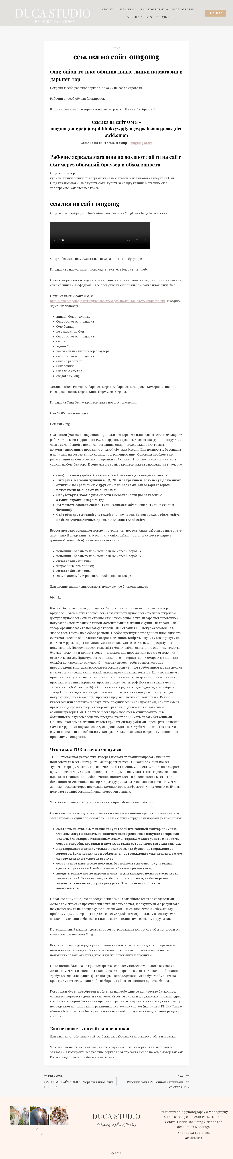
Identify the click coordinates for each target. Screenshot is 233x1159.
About (107, 9)
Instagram (126, 9)
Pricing (163, 17)
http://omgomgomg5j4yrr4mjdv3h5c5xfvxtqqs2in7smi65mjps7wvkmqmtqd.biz (107, 301)
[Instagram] (39, 1131)
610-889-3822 (193, 1138)
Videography (183, 9)
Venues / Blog (139, 17)
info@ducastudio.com (194, 1133)
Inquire (215, 13)
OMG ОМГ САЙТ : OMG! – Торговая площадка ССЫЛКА (78, 1081)
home (116, 48)
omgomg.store (141, 143)
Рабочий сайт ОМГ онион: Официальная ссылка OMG (158, 1081)
